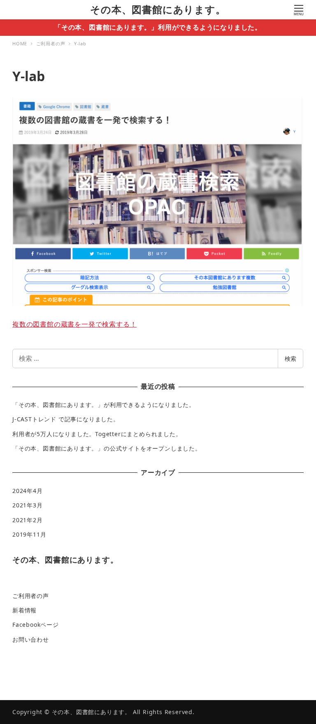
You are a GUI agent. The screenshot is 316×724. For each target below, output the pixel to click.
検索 (290, 358)
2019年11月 (29, 534)
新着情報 (24, 610)
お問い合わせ (30, 639)
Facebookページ (35, 624)
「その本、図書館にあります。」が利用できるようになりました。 (103, 405)
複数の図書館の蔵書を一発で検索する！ (74, 324)
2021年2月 (27, 520)
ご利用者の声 (30, 596)
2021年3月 (27, 505)
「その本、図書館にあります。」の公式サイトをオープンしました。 (106, 448)
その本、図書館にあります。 (157, 9)
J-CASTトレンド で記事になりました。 (65, 419)
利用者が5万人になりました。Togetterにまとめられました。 (97, 434)
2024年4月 (27, 491)
